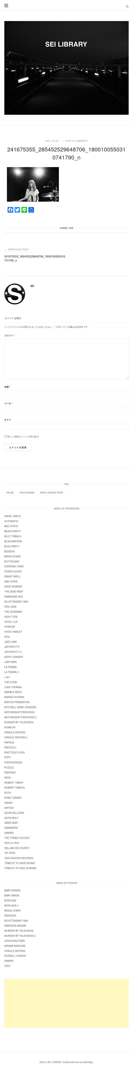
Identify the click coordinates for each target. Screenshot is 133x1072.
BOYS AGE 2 (11, 905)
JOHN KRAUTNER (14, 940)
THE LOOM (10, 682)
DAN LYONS (10, 581)
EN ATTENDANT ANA (16, 601)
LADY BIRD (10, 662)
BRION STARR (12, 556)
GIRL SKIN (10, 606)
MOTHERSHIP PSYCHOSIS (19, 712)
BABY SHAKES (12, 890)
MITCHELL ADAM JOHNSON (20, 707)
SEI (32, 286)
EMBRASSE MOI (13, 596)
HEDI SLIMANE (27, 492)
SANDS (8, 802)
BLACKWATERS (13, 541)
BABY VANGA (11, 895)
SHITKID (9, 807)
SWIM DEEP (11, 822)
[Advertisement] (66, 1003)
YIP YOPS (9, 853)
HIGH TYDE (10, 616)
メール (8, 403)
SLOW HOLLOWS (14, 813)
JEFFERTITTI (12, 646)
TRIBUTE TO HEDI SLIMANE (20, 868)
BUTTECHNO (11, 561)
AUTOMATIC (11, 521)
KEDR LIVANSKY (13, 657)
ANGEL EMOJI (12, 516)
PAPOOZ (9, 742)
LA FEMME (10, 667)
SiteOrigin (88, 1062)
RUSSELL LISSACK (15, 955)
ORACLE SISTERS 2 (15, 737)
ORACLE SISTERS (14, 732)
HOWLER (9, 626)
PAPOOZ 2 (10, 747)
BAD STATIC (11, 526)
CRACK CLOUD (13, 571)
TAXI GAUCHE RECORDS (18, 858)
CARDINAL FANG (14, 566)
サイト (7, 419)
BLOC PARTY (11, 546)
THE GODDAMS (13, 611)
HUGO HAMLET (13, 631)
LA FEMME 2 (11, 672)
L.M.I (7, 677)
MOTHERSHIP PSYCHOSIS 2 (20, 717)
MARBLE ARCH (13, 692)
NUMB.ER (9, 727)
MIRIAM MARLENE (14, 946)
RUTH (7, 792)
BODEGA (9, 551)
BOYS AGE (10, 900)
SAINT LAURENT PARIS (51, 492)
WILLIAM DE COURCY (16, 848)
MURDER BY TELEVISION (18, 722)
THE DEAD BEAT (13, 591)
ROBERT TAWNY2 (14, 787)
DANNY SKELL (12, 576)
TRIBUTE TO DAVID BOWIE (19, 863)
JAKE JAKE (10, 641)
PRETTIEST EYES (14, 752)
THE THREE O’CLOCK (18, 838)
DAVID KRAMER (13, 586)
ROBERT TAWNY (13, 782)
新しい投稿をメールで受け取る (23, 436)
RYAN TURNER (12, 797)
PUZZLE (9, 767)
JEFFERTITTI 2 (13, 652)
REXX (7, 777)
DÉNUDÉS (10, 915)
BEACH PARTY (12, 531)
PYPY (7, 757)
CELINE (10, 492)
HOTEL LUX (11, 621)
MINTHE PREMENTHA (16, 702)
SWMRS (9, 833)
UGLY (7, 966)
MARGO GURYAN (14, 697)
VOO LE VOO (11, 843)
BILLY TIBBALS (12, 536)
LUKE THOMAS (13, 687)
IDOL (7, 636)
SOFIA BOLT (11, 818)
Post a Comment (76, 140)
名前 (7, 386)
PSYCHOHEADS (13, 762)
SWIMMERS (11, 827)
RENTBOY (10, 772)
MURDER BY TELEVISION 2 (20, 935)
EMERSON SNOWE (15, 925)
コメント (9, 335)
